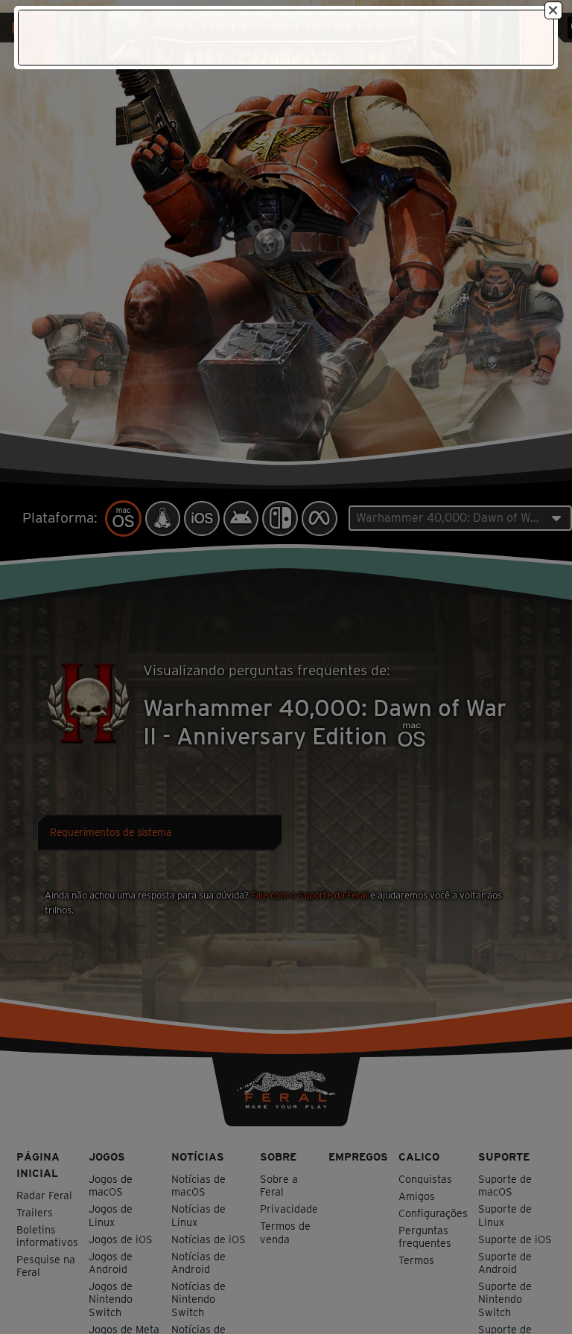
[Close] (553, 10)
